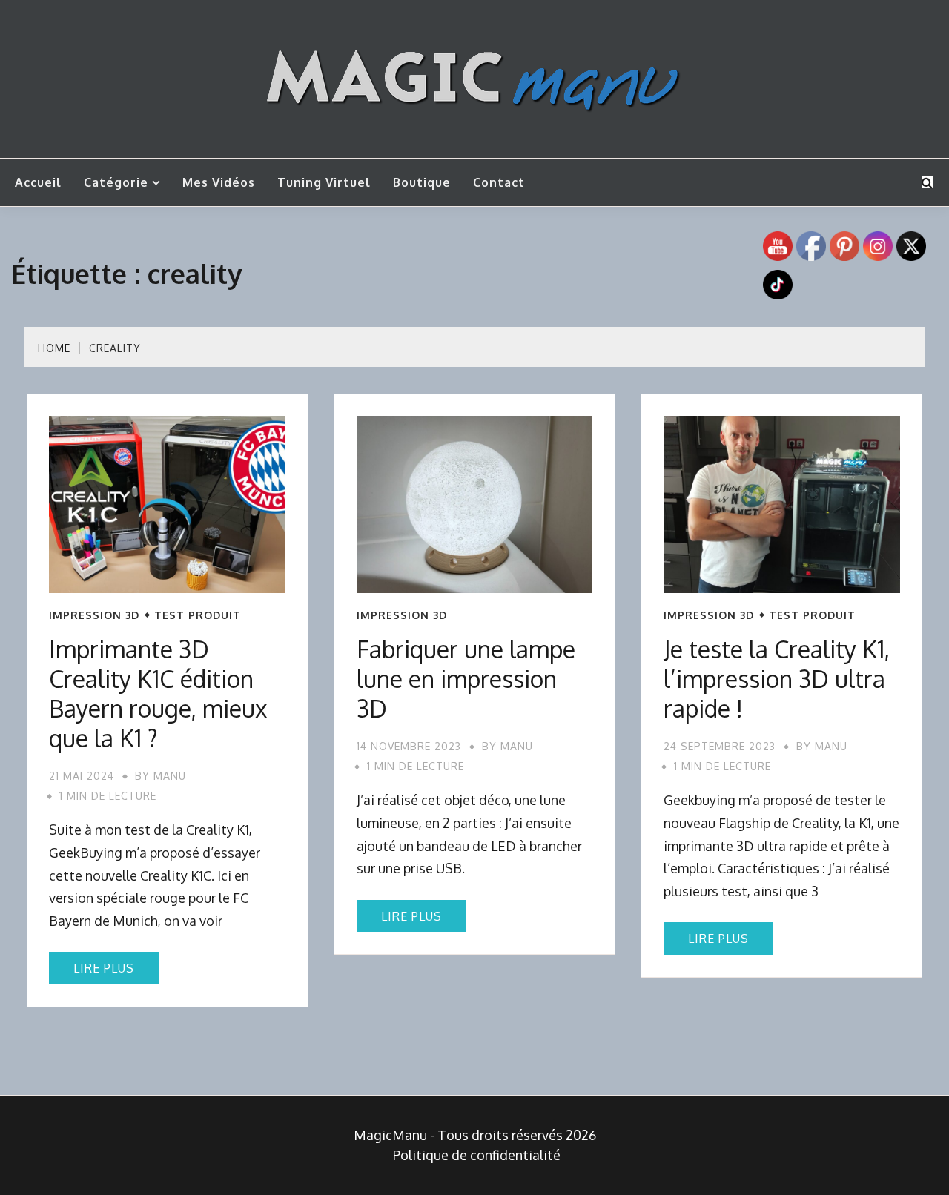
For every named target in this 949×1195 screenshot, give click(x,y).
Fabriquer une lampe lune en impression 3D (466, 679)
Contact (499, 182)
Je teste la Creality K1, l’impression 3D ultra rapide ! (777, 679)
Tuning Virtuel (324, 182)
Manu (169, 775)
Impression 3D (94, 615)
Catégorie (116, 182)
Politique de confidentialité (477, 1155)
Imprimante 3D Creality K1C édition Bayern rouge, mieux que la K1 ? (158, 693)
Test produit (197, 615)
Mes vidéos (218, 182)
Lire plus (103, 968)
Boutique (422, 182)
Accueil (38, 182)
